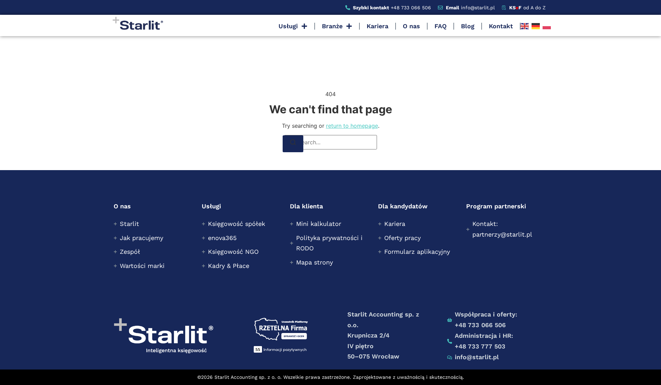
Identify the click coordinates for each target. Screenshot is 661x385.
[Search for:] (330, 142)
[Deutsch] (536, 26)
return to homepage (352, 125)
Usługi (288, 26)
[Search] (293, 143)
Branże (332, 26)
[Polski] (547, 26)
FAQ (440, 26)
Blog (467, 26)
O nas (411, 26)
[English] (525, 26)
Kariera (377, 26)
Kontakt (501, 26)
